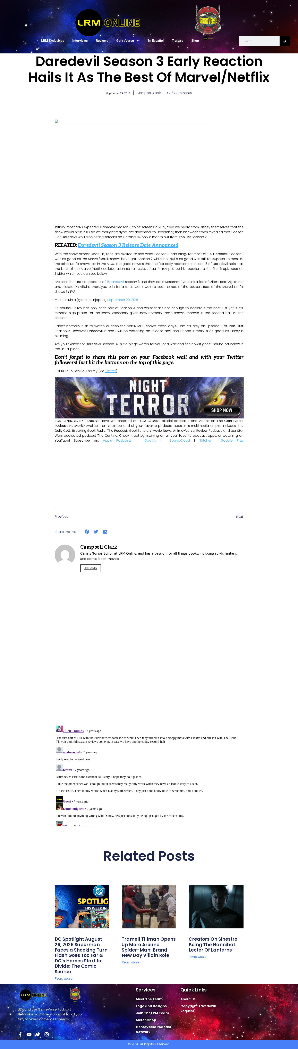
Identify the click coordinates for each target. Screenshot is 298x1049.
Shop (195, 41)
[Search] (285, 41)
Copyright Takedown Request (198, 1008)
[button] (87, 531)
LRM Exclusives (52, 41)
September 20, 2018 (122, 299)
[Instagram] (46, 1034)
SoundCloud (180, 440)
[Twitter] (37, 1034)
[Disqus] (149, 664)
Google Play (232, 440)
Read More (64, 978)
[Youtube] (29, 1034)
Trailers (177, 41)
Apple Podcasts (117, 440)
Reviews (102, 41)
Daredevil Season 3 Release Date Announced (128, 245)
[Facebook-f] (20, 1034)
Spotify (150, 440)
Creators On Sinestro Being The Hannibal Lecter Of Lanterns (213, 944)
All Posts (90, 568)
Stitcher (205, 440)
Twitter (110, 371)
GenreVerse (125, 41)
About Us (188, 999)
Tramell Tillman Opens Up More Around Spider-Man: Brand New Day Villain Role (149, 947)
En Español (155, 41)
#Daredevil (115, 281)
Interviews (80, 41)
